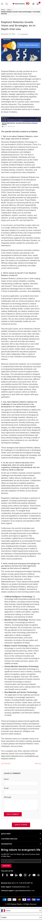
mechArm (22, 215)
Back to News (21, 825)
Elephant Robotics (8, 71)
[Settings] (33, 3)
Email (6, 788)
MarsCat (21, 210)
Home (3, 10)
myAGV (15, 215)
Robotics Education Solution (26, 240)
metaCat (32, 210)
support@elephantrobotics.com (24, 890)
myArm (30, 215)
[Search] (7, 3)
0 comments (24, 34)
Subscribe (6, 865)
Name (6, 779)
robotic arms (27, 255)
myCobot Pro (28, 220)
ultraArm (4, 218)
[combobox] (21, 910)
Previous (6, 763)
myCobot (27, 213)
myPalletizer (6, 215)
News (9, 10)
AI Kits (20, 233)
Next (37, 763)
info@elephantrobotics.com (20, 887)
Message (7, 797)
